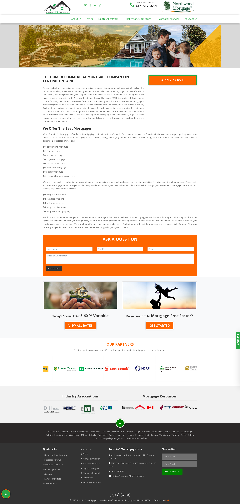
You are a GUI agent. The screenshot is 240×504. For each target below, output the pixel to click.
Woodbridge (157, 431)
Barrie (167, 431)
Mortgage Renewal (52, 460)
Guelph (112, 435)
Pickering (106, 431)
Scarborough (186, 431)
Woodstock (164, 435)
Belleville (92, 435)
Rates (85, 454)
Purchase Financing (91, 463)
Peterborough (60, 435)
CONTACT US (191, 19)
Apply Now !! (172, 80)
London (130, 435)
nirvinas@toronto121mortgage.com (128, 476)
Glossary (48, 474)
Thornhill (129, 431)
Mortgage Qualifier (91, 458)
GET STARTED (160, 325)
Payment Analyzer (91, 468)
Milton (84, 435)
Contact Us (88, 477)
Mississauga (73, 435)
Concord (74, 431)
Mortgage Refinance (53, 464)
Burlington (102, 435)
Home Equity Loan (52, 469)
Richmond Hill (118, 431)
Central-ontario (187, 435)
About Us (76, 19)
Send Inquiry (54, 268)
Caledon (64, 431)
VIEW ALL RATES (80, 325)
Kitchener (139, 435)
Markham (83, 431)
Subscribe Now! (172, 471)
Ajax (50, 431)
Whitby (147, 431)
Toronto (175, 435)
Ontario (95, 438)
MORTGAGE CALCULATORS (138, 19)
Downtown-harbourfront (136, 438)
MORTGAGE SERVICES (108, 19)
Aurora (56, 431)
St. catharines (151, 435)
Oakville (49, 435)
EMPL (168, 500)
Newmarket (95, 431)
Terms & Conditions (92, 482)
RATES (90, 19)
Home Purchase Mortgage (56, 455)
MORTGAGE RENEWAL (168, 19)
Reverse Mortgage (52, 478)
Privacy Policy (50, 483)
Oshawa (175, 431)
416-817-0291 (147, 5)
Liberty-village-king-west (112, 438)
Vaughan (139, 431)
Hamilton (121, 435)
